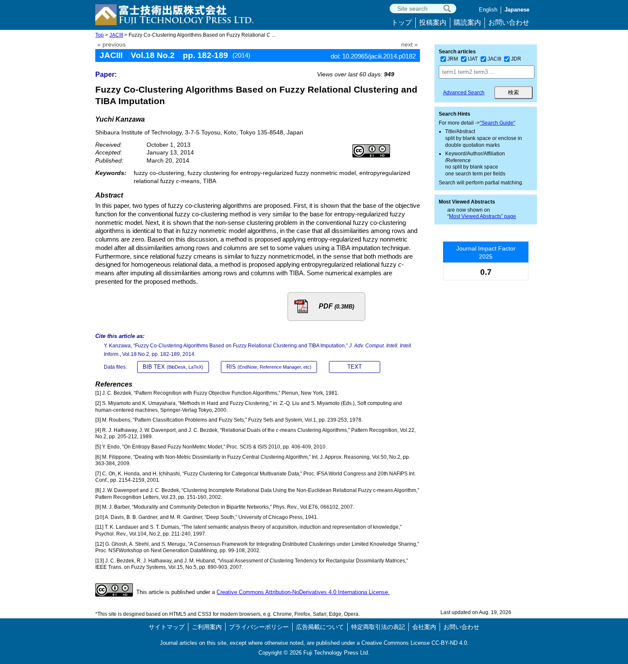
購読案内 (467, 22)
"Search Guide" (497, 123)
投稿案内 (432, 22)
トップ (401, 22)
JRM (452, 59)
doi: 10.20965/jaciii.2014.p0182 (373, 56)
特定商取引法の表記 (378, 626)
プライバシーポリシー (259, 626)
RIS (268, 367)
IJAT (473, 59)
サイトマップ (167, 626)
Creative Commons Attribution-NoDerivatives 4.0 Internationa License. (303, 592)
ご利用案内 (207, 626)
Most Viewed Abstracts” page (482, 216)
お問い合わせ (508, 22)
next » (409, 44)
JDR (516, 59)
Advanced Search (463, 93)
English (488, 9)
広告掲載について (320, 626)
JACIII (116, 35)
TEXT (355, 367)
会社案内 (424, 626)
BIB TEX (173, 367)
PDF (336, 306)
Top (99, 35)
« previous (111, 44)
